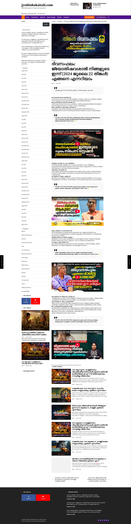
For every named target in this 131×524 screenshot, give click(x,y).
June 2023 (24, 213)
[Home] (23, 17)
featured (66, 365)
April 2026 (24, 85)
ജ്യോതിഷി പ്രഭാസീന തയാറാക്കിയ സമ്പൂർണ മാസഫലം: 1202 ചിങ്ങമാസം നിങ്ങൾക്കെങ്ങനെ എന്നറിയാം (34, 62)
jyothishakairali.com (37, 5)
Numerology (25, 257)
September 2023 (25, 202)
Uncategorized (25, 280)
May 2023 (24, 217)
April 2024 (24, 175)
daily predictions (61, 365)
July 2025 (24, 119)
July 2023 (24, 209)
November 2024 (25, 149)
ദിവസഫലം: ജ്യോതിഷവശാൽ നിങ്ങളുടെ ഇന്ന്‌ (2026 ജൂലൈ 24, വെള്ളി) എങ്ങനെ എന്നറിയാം (89, 408)
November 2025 (25, 104)
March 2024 (24, 179)
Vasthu (23, 284)
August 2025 (24, 115)
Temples (24, 276)
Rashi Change (51, 17)
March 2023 (24, 224)
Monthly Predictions (27, 253)
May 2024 (24, 172)
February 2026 (25, 93)
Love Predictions (26, 250)
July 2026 (24, 74)
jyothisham (70, 365)
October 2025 (25, 108)
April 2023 (24, 220)
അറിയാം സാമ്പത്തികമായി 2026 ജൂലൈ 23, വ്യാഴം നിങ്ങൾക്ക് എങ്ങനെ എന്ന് (89, 460)
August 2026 (24, 70)
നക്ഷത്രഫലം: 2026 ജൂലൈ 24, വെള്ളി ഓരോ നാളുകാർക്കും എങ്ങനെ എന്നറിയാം (90, 443)
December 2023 (25, 190)
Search (23, 21)
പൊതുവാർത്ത (25, 291)
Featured (66, 17)
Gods (23, 246)
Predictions (34, 17)
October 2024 (25, 153)
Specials (42, 17)
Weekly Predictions (26, 287)
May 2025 (24, 127)
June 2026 (24, 78)
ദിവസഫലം (78, 365)
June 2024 (24, 168)
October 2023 (25, 198)
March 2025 (24, 134)
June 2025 (24, 123)
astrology (56, 365)
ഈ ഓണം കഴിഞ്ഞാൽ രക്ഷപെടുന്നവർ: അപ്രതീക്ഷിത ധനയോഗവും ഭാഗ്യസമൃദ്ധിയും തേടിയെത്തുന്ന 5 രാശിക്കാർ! (35, 55)
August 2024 (24, 160)
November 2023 (25, 194)
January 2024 (25, 187)
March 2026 (24, 89)
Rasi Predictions (25, 269)
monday (74, 365)
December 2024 (25, 145)
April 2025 (24, 130)
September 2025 (25, 112)
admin (53, 83)
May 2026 (24, 82)
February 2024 (25, 183)
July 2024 (24, 164)
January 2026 (25, 97)
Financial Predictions (27, 242)
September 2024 (25, 157)
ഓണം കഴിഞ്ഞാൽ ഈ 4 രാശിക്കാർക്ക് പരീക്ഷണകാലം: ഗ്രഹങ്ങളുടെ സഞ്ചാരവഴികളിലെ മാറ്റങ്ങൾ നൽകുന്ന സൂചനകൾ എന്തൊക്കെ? (35, 48)
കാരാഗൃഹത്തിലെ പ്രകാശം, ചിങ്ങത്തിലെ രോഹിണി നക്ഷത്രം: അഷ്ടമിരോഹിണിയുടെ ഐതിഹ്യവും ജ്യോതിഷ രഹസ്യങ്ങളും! (35, 34)
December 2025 (25, 100)
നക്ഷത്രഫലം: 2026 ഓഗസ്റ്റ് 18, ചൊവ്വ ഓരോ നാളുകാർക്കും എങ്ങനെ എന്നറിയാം (89, 389)
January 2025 (25, 142)
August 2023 (24, 205)
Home (27, 17)
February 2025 (25, 138)
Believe (59, 17)
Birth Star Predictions (27, 235)
